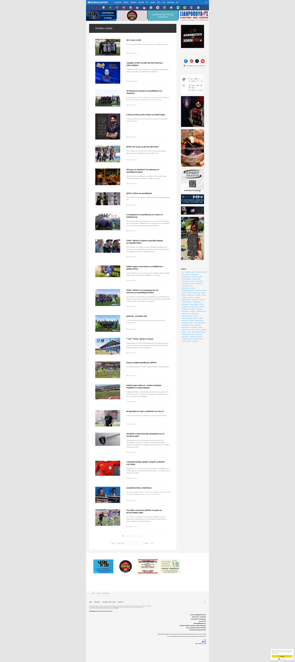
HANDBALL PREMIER (202, 272)
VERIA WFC (194, 276)
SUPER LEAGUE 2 (186, 276)
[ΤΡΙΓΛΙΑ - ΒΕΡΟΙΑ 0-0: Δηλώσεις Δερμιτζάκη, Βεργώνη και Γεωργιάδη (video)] (107, 246)
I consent (282, 656)
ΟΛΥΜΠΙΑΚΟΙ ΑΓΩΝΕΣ (187, 323)
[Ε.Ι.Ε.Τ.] (194, 199)
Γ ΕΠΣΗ (204, 295)
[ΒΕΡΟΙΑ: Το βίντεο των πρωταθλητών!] (107, 198)
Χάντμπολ (133, 2)
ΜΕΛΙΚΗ (201, 318)
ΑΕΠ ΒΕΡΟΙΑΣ (185, 281)
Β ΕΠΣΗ (184, 293)
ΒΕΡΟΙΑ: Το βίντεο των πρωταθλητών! (139, 193)
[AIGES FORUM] (194, 84)
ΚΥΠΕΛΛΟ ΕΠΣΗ (186, 313)
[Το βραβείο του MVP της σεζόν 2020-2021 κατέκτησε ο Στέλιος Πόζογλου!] (107, 73)
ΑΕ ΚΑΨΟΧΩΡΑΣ (196, 279)
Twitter (103, 611)
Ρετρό (158, 2)
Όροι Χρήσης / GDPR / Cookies (109, 602)
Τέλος (152, 543)
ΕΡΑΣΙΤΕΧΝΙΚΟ (194, 304)
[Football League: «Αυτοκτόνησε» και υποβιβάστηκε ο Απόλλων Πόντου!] (107, 271)
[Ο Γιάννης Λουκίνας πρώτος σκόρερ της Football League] (107, 127)
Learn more (275, 653)
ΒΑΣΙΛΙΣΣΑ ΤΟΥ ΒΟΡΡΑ (200, 290)
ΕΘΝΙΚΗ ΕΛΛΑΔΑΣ (186, 300)
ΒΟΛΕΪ (183, 295)
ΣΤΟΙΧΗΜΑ (204, 330)
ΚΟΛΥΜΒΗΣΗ (185, 311)
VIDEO (200, 276)
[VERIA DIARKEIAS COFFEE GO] (194, 111)
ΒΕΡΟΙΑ (189, 293)
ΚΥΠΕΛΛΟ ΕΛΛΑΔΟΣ (201, 311)
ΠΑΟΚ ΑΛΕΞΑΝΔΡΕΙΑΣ (195, 325)
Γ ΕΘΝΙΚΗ (198, 295)
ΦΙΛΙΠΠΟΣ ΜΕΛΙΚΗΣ (198, 339)
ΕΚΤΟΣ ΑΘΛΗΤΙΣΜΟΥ (187, 302)
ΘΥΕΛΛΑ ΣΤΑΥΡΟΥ (194, 306)
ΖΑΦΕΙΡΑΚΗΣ (185, 306)
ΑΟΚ (192, 286)
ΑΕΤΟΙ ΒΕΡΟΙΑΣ (199, 281)
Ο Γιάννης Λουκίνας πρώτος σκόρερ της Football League (145, 115)
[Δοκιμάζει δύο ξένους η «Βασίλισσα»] (107, 495)
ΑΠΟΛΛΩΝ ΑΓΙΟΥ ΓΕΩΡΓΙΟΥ (188, 288)
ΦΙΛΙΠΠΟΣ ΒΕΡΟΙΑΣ (187, 339)
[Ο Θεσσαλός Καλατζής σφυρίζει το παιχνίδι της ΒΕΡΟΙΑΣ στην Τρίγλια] (107, 468)
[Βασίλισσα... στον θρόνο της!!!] (107, 323)
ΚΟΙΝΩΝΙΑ (199, 309)
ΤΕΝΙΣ (189, 332)
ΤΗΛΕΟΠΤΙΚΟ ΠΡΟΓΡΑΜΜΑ (198, 332)
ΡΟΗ (177, 2)
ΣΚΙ (189, 330)
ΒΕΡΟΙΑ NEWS (196, 293)
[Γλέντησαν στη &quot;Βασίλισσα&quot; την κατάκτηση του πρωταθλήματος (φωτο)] (107, 176)
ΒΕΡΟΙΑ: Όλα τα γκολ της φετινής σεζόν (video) (142, 147)
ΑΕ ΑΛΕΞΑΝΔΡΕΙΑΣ (186, 279)
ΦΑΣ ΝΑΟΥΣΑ (185, 336)
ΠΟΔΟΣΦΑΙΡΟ (185, 327)
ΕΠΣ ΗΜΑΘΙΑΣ (185, 304)
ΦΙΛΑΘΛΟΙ (199, 336)
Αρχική (90, 602)
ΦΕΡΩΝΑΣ (193, 336)
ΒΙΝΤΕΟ (204, 293)
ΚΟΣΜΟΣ (192, 311)
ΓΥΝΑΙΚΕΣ (184, 297)
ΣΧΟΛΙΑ (184, 332)
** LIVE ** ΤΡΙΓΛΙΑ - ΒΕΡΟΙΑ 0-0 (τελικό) (139, 339)
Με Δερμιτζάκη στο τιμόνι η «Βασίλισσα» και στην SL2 (145, 411)
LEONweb (116, 608)
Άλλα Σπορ (141, 2)
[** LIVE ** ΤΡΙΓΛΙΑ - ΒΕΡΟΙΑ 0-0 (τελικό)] (107, 346)
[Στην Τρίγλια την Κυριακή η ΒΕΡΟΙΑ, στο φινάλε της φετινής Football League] (107, 517)
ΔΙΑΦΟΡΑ (197, 297)
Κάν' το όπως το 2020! (133, 40)
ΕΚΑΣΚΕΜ (194, 300)
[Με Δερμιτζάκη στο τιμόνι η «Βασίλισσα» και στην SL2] (107, 418)
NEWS (187, 274)
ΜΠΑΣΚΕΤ (191, 320)
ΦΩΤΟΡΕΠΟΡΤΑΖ (186, 341)
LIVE (183, 274)
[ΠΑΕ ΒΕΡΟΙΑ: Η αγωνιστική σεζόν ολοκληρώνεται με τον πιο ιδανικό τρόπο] (107, 439)
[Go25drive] (194, 238)
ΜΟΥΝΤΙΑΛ (185, 320)
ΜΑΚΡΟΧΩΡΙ (194, 313)
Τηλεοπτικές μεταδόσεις (188, 334)
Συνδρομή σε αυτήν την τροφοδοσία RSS (134, 536)
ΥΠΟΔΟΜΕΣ (199, 334)
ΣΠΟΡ (192, 330)
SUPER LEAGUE (194, 274)
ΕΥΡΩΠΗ (201, 304)
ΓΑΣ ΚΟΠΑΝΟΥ (190, 295)
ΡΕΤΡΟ (200, 327)
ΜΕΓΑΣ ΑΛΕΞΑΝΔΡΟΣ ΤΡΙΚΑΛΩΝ (189, 318)
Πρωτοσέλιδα (170, 2)
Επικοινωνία (120, 602)
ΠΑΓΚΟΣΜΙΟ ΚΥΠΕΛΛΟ (199, 323)
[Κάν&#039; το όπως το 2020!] (107, 47)
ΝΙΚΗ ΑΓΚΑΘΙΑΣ (199, 320)
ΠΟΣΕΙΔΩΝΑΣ (194, 327)
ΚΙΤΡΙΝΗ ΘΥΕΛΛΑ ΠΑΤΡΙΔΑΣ (188, 309)
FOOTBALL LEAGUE (190, 272)
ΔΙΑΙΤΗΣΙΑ (191, 297)
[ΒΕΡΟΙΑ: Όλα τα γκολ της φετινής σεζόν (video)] (107, 154)
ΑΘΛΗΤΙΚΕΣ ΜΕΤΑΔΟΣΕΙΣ (188, 283)
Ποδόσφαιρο (118, 2)
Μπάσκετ (126, 2)
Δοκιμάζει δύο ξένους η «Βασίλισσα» (139, 488)
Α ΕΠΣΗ (192, 281)
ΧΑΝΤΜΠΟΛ (195, 341)
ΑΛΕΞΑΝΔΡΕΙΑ (185, 286)
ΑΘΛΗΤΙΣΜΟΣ (199, 283)
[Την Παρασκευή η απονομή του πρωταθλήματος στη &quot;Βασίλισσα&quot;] (107, 98)
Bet (147, 2)
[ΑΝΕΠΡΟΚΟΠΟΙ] (194, 210)
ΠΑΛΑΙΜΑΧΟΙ (185, 325)
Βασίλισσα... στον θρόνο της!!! (136, 316)
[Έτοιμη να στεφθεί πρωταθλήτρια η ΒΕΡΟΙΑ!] (107, 369)
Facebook (99, 611)
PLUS (163, 2)
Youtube (108, 611)
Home (93, 593)
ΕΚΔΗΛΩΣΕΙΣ (202, 300)
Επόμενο (146, 543)
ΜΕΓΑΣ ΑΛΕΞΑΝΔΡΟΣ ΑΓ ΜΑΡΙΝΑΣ (190, 316)
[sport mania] (194, 180)
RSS (111, 611)
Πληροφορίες (97, 602)
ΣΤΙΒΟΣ (198, 330)
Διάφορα (152, 2)
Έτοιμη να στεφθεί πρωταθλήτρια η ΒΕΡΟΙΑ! (141, 363)
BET (183, 272)
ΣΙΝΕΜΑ (184, 330)
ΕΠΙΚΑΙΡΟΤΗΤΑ (197, 302)
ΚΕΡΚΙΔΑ (202, 306)
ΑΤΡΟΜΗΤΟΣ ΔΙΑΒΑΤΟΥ (188, 290)
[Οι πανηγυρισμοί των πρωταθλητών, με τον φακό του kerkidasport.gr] (107, 222)
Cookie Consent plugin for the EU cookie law (282, 659)
